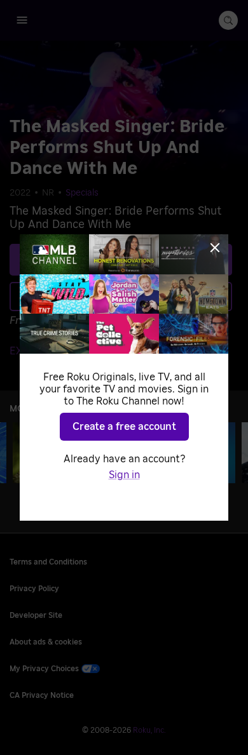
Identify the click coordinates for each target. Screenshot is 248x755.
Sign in (124, 475)
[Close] (215, 247)
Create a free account (124, 427)
